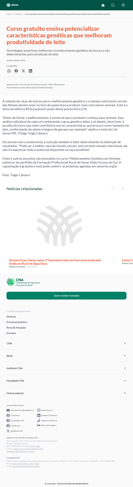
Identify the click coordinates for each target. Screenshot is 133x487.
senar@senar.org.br (35, 448)
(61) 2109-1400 (33, 446)
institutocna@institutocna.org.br (20, 451)
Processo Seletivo (16, 321)
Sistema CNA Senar (49, 415)
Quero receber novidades (66, 295)
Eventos (11, 332)
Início (8, 14)
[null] (9, 71)
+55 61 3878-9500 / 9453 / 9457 (25, 463)
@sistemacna (46, 410)
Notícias (18, 14)
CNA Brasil (15, 426)
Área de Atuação (16, 327)
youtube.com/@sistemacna (22, 410)
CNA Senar (15, 415)
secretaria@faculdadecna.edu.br (26, 466)
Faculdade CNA (17, 420)
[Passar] (123, 188)
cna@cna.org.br (19, 448)
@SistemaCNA (17, 431)
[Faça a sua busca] (113, 5)
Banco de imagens (48, 425)
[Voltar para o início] (103, 5)
